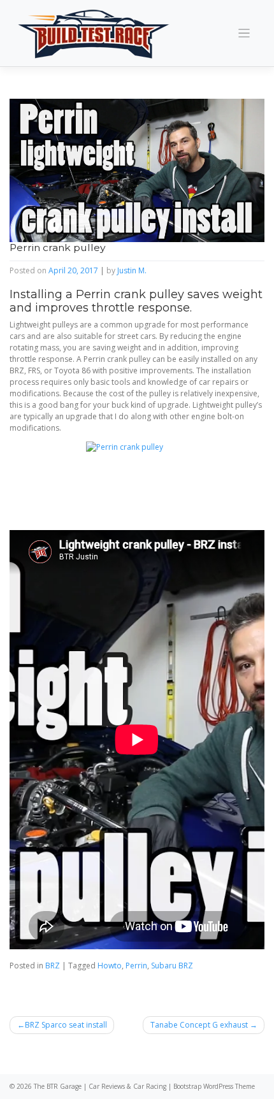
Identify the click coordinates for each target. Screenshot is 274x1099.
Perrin (136, 965)
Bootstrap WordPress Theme (214, 1086)
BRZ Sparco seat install (66, 1024)
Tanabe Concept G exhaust (199, 1024)
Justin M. (132, 270)
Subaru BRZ (172, 965)
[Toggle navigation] (244, 33)
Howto (109, 965)
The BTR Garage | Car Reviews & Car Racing (100, 1086)
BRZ (52, 965)
